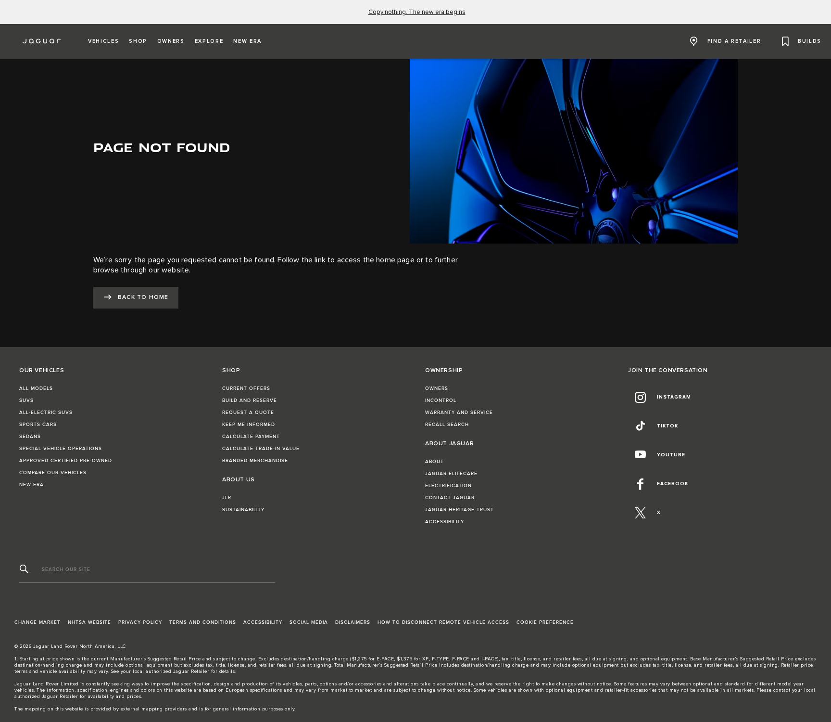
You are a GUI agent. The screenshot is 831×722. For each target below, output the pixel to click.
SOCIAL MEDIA (309, 622)
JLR (226, 498)
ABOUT (434, 461)
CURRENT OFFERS (246, 388)
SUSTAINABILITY (243, 510)
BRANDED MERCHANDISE (255, 461)
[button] (103, 41)
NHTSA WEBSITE (89, 622)
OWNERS (436, 388)
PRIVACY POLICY (140, 622)
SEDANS (30, 436)
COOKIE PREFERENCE (545, 622)
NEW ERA (31, 485)
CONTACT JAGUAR (450, 498)
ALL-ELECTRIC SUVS (46, 412)
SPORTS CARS (38, 424)
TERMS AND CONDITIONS (202, 622)
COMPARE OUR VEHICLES (53, 473)
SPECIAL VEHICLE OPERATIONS (60, 448)
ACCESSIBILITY (444, 522)
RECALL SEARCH (447, 424)
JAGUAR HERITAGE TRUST (459, 510)
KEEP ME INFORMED (248, 424)
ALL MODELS (36, 388)
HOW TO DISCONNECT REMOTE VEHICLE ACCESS (443, 622)
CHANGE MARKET (37, 622)
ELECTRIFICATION (448, 486)
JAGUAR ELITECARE (451, 474)
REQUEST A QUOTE (248, 412)
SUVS (26, 400)
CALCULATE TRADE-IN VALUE (261, 448)
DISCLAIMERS (352, 622)
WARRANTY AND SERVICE (459, 412)
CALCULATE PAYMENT (251, 436)
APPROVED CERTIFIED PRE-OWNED (65, 461)
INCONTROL (440, 400)
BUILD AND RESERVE (249, 400)
